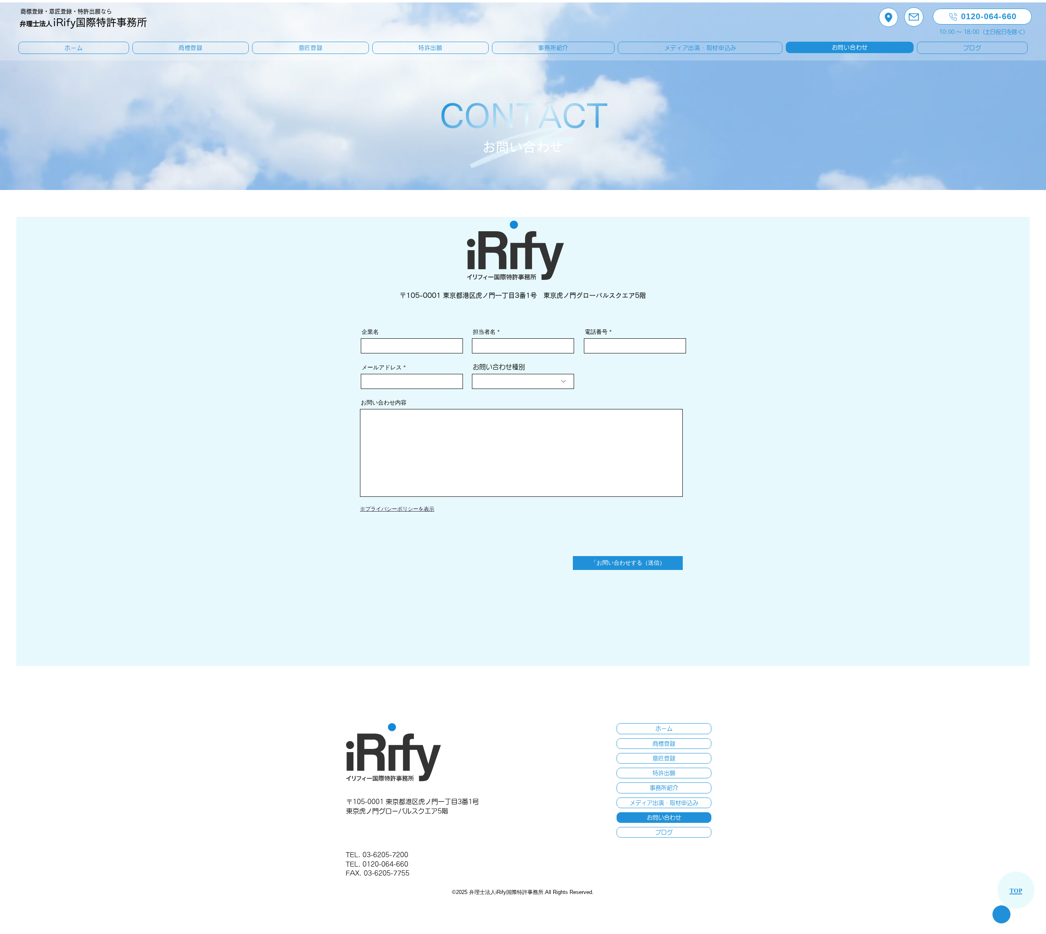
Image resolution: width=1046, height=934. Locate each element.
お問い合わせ (664, 817)
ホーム (664, 728)
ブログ (664, 832)
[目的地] (888, 17)
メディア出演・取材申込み (664, 803)
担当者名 (484, 332)
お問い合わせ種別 (499, 367)
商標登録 (664, 743)
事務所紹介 (664, 788)
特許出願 (664, 773)
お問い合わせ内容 (384, 402)
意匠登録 (664, 758)
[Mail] (913, 17)
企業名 (370, 332)
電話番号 (596, 332)
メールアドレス (382, 367)
